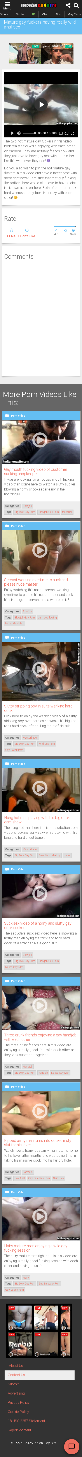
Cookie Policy (18, 1412)
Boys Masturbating (49, 855)
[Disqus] (41, 317)
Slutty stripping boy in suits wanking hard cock (38, 708)
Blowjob (27, 506)
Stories (20, 14)
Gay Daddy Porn (14, 1289)
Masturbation (30, 737)
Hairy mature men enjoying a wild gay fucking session (35, 1248)
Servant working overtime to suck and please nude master (36, 581)
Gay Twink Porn (14, 750)
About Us (16, 1366)
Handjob (28, 1066)
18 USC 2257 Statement (26, 1421)
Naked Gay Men (14, 623)
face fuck (67, 512)
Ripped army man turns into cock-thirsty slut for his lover (37, 1142)
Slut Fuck (58, 1178)
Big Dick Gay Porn (24, 512)
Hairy (26, 1277)
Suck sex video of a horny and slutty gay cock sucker (38, 925)
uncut (67, 855)
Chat (45, 14)
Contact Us (16, 1375)
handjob (43, 1072)
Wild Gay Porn (46, 743)
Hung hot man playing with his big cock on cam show (39, 819)
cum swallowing (47, 617)
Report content (19, 1430)
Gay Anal (19, 1178)
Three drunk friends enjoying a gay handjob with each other (40, 1037)
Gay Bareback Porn (39, 1178)
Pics (58, 14)
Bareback (28, 1172)
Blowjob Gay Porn (48, 512)
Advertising (16, 1393)
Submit (13, 1384)
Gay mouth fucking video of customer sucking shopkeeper (35, 471)
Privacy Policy (19, 1402)
